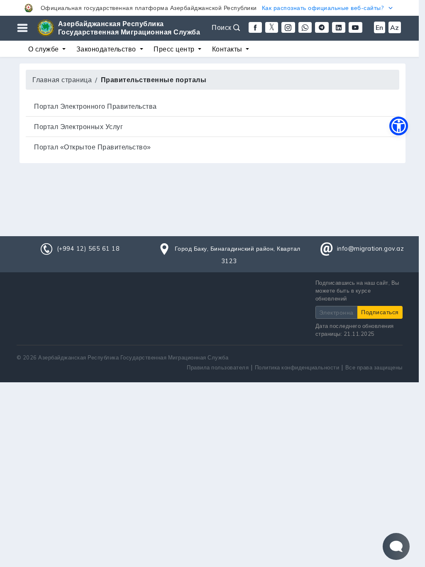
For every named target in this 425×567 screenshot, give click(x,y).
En (379, 27)
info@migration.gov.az (370, 248)
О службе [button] (44, 49)
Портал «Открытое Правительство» (92, 147)
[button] (209, 8)
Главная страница (62, 80)
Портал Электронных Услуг (78, 126)
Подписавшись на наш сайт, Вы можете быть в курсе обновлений (357, 290)
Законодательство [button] (107, 49)
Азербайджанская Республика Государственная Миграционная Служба (129, 28)
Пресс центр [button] (175, 49)
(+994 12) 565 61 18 (88, 248)
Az (394, 27)
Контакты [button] (228, 49)
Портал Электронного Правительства (95, 106)
